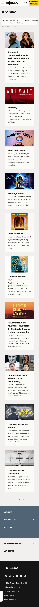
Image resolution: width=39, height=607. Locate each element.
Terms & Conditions (11, 591)
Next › (35, 499)
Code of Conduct (10, 600)
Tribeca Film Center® (12, 587)
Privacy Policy (9, 595)
